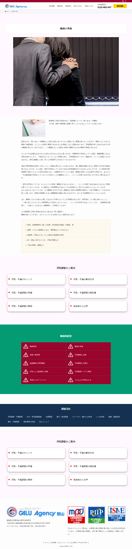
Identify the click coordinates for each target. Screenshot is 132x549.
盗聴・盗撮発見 (114, 417)
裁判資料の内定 (29, 422)
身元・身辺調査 (62, 417)
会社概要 (53, 542)
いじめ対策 (100, 417)
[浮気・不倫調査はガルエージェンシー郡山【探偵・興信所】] (16, 6)
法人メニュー (44, 422)
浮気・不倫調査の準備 (22, 293)
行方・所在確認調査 (34, 417)
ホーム (47, 542)
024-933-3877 (40, 526)
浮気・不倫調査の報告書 (84, 293)
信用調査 (49, 417)
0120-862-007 (104, 7)
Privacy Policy (83, 542)
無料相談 (120, 6)
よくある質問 (72, 542)
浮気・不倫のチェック (22, 279)
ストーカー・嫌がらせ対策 (82, 417)
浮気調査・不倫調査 (15, 417)
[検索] (125, 1)
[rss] (123, 1)
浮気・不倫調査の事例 (22, 306)
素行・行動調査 (13, 422)
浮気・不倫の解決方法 (83, 279)
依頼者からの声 (80, 306)
